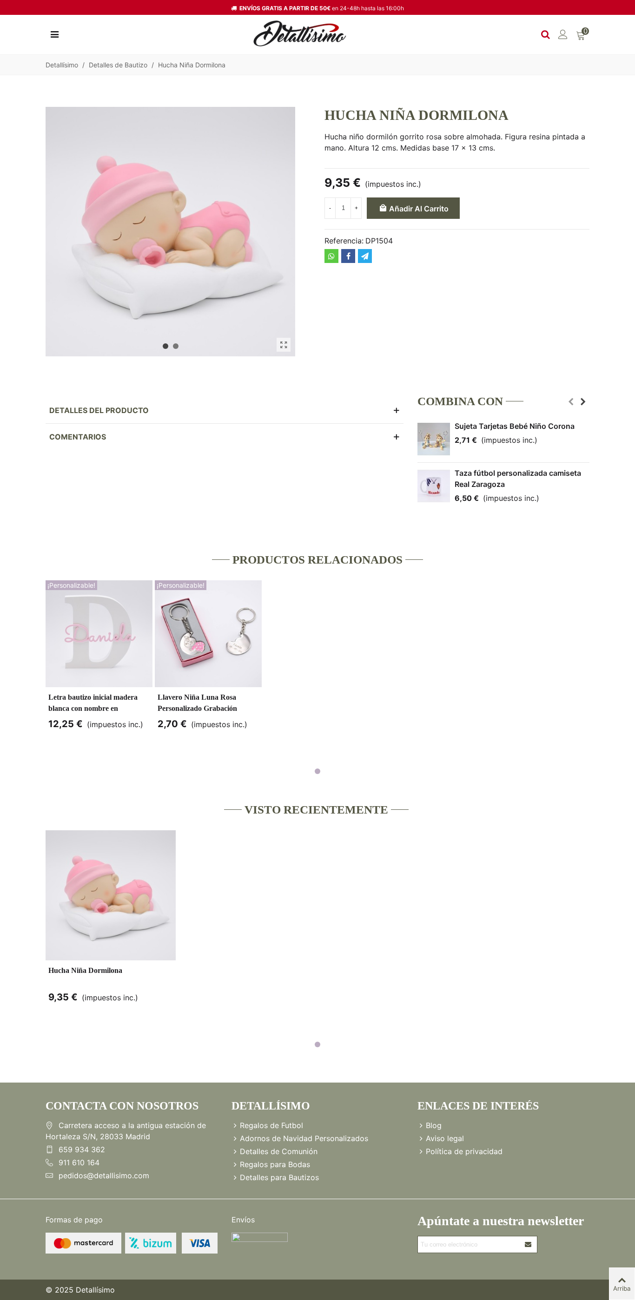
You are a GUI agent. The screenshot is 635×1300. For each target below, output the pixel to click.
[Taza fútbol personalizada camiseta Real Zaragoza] (433, 486)
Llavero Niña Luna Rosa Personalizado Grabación (197, 702)
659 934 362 (82, 1149)
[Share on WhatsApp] (331, 256)
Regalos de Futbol (271, 1125)
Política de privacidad (464, 1151)
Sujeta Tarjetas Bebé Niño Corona (515, 426)
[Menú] (54, 33)
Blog (434, 1125)
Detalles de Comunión (279, 1151)
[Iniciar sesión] (563, 33)
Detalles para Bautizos (279, 1177)
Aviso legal (445, 1138)
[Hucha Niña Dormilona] (284, 345)
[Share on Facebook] (348, 256)
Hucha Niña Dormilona (85, 970)
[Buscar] (545, 33)
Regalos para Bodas (275, 1164)
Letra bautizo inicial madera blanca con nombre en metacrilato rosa (93, 708)
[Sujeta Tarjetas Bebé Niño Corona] (433, 439)
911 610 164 (79, 1162)
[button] (165, 346)
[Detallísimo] (300, 33)
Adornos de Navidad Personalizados (304, 1138)
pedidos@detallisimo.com (104, 1175)
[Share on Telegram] (365, 256)
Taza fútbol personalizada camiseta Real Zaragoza (518, 478)
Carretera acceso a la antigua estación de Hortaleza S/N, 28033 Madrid (126, 1131)
